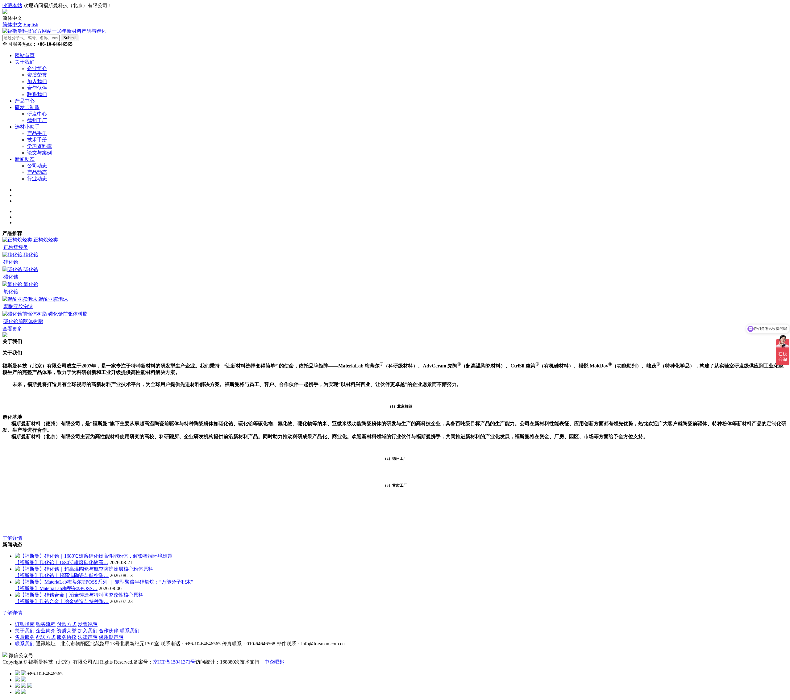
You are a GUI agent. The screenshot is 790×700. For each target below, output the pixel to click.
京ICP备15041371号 (174, 661)
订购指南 (25, 624)
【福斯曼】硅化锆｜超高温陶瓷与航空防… (62, 575)
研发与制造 (27, 107)
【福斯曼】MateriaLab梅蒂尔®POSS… (56, 588)
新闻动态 (25, 159)
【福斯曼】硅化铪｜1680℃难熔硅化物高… (61, 562)
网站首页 (25, 55)
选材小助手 (27, 126)
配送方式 (46, 637)
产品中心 (25, 100)
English (30, 24)
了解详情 (12, 538)
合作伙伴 (108, 630)
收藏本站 (12, 5)
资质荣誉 (67, 630)
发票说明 (88, 624)
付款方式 (67, 624)
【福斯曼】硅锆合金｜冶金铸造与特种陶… (62, 601)
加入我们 (88, 630)
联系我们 (129, 630)
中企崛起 (274, 661)
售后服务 (25, 637)
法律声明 (88, 637)
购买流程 (46, 624)
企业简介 (46, 630)
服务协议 (67, 637)
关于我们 (25, 62)
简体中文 (12, 24)
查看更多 (12, 328)
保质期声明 (111, 637)
